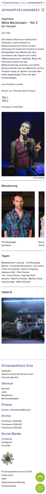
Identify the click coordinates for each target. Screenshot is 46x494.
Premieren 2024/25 (12, 424)
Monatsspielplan (10, 398)
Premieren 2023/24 (12, 427)
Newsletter (7, 395)
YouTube (6, 445)
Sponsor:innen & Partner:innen (17, 374)
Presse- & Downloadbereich (16, 409)
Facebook (7, 438)
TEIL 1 (5, 97)
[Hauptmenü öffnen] (43, 9)
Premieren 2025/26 (12, 421)
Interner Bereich (10, 377)
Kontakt (6, 388)
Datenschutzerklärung (13, 482)
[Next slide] (42, 219)
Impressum (7, 475)
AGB (4, 478)
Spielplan (6, 370)
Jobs (4, 392)
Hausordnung (9, 485)
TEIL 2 (5, 100)
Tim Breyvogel (33, 262)
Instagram (7, 442)
